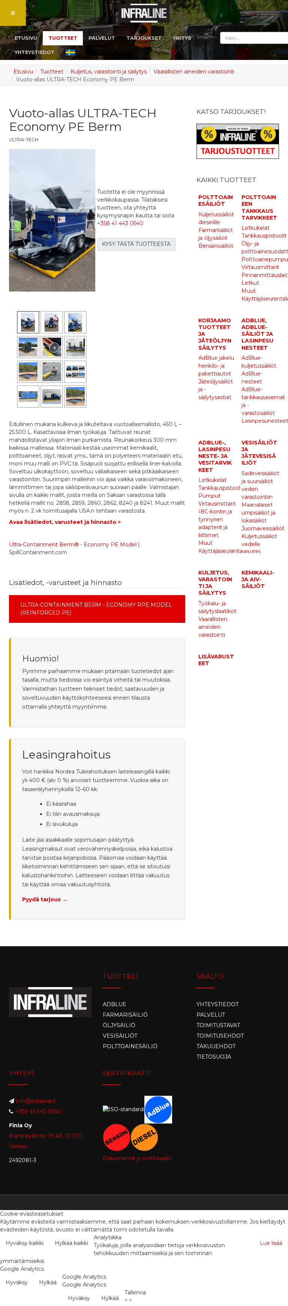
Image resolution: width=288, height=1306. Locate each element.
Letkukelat (256, 227)
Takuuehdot (216, 1046)
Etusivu (23, 71)
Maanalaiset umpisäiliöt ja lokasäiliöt (258, 512)
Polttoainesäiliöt (215, 200)
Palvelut (210, 1014)
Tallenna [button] (135, 1292)
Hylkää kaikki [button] (71, 1243)
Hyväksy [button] (17, 1282)
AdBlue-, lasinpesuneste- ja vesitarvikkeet (215, 456)
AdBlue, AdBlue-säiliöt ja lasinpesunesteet (257, 334)
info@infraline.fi (36, 1101)
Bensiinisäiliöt (215, 245)
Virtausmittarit (260, 267)
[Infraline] (144, 13)
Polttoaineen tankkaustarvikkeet (259, 207)
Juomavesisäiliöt (263, 528)
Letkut (250, 283)
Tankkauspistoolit (264, 235)
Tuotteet (51, 71)
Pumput (209, 495)
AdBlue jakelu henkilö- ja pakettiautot (216, 366)
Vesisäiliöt (120, 1035)
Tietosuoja (213, 1056)
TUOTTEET (62, 38)
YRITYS (182, 38)
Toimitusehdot (220, 1035)
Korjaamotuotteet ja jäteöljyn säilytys (214, 334)
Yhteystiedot (217, 1004)
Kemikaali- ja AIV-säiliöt (258, 579)
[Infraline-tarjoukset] (237, 141)
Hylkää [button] (48, 1282)
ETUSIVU (26, 38)
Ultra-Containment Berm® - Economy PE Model (72, 544)
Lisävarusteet (216, 660)
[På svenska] (70, 52)
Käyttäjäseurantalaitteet (229, 551)
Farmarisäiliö (125, 1014)
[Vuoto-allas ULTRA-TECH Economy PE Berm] (52, 220)
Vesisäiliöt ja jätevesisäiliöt (259, 453)
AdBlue (114, 1004)
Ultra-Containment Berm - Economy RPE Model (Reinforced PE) (96, 608)
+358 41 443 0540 (120, 223)
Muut (249, 290)
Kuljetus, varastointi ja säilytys (108, 71)
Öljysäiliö (119, 1025)
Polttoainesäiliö (130, 1046)
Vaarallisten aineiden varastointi (194, 71)
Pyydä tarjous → (45, 899)
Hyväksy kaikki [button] (25, 1243)
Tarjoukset (144, 38)
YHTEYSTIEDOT (34, 52)
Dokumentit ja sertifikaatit (137, 1158)
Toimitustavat (218, 1025)
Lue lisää (271, 1243)
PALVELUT (101, 38)
